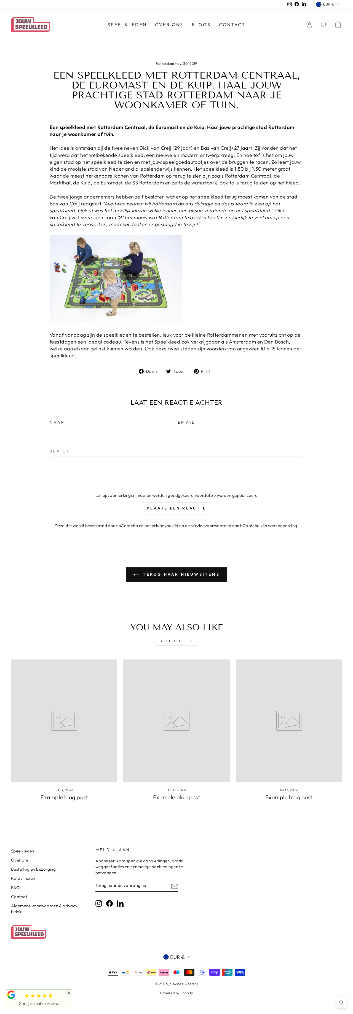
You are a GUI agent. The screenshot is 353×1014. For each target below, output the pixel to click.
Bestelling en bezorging (33, 869)
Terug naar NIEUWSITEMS (180, 574)
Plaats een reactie (176, 508)
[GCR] (11, 995)
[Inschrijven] (174, 885)
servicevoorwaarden (211, 525)
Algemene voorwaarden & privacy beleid (44, 908)
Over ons (169, 24)
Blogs (201, 24)
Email (187, 422)
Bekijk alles (176, 641)
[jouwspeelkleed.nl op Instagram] (98, 903)
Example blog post (64, 797)
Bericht (62, 451)
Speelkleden (127, 24)
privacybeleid (165, 525)
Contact (232, 24)
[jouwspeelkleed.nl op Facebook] (109, 903)
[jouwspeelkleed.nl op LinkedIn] (120, 903)
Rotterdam (165, 63)
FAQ (15, 887)
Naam (58, 422)
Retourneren (23, 878)
